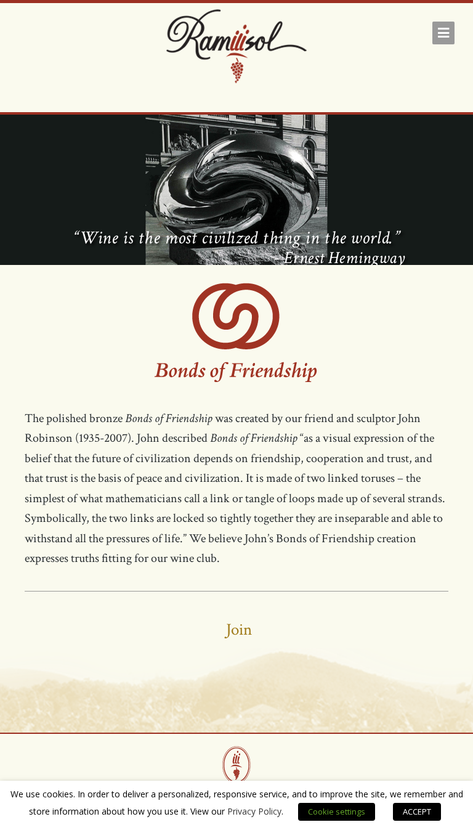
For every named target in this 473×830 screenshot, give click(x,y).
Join (239, 629)
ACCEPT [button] (417, 811)
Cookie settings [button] (336, 811)
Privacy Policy (254, 811)
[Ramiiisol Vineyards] (236, 49)
